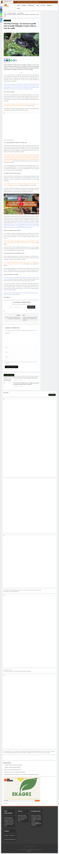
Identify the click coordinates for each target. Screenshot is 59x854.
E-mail (6, 352)
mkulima (6, 30)
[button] (4, 505)
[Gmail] (16, 60)
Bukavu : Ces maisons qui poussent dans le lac (13, 769)
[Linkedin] (9, 60)
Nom (6, 347)
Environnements (7, 20)
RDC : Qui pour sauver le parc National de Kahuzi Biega (25, 377)
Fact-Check (43, 5)
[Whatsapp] (12, 60)
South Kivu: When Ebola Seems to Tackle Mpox (29, 2)
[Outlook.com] (14, 60)
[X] (7, 60)
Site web (6, 356)
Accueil (18, 5)
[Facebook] (5, 60)
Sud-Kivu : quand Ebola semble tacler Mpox (13, 767)
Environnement (31, 5)
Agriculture (23, 5)
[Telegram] (1, 21)
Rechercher (6, 392)
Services (18, 8)
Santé (38, 5)
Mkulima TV (49, 5)
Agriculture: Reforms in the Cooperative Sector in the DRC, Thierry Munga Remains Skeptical (22, 774)
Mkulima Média (8, 9)
